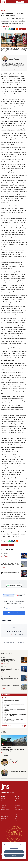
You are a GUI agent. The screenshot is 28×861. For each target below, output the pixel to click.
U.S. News (3, 657)
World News (3, 570)
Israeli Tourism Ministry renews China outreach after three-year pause (15, 715)
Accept (14, 851)
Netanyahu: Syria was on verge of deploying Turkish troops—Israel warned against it (10, 565)
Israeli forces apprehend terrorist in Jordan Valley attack (14, 705)
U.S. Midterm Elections (18, 5)
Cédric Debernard (12, 773)
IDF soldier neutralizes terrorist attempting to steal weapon (14, 710)
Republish (22, 29)
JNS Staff (3, 567)
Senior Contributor (4, 553)
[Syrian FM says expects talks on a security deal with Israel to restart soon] (24, 669)
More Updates (5, 725)
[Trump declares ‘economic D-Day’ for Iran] (24, 573)
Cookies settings (14, 848)
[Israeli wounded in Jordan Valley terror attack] (24, 687)
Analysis (3, 10)
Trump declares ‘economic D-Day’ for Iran (10, 573)
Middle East (4, 545)
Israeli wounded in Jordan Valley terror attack (10, 686)
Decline (14, 855)
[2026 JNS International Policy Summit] (14, 834)
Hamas (11, 545)
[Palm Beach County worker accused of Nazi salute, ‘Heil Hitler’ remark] (24, 660)
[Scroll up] (22, 726)
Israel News (3, 561)
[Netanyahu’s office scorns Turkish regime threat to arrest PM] (24, 678)
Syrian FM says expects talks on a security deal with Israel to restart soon (10, 669)
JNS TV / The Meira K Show (6, 747)
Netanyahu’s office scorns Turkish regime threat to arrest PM (9, 678)
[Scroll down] (25, 726)
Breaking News (7, 694)
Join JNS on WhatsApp (15, 585)
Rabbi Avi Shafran (12, 762)
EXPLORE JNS (6, 654)
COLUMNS (4, 755)
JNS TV (3, 732)
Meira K (2, 752)
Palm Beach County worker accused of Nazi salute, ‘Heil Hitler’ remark (8, 660)
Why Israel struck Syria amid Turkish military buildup (12, 750)
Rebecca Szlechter (5, 663)
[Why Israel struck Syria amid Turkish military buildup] (14, 740)
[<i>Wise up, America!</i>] (24, 556)
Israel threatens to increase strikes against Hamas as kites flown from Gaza (14, 699)
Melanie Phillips (4, 556)
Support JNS (20, 1)
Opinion (10, 759)
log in (10, 634)
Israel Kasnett (5, 26)
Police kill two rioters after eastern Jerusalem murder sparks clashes (14, 720)
